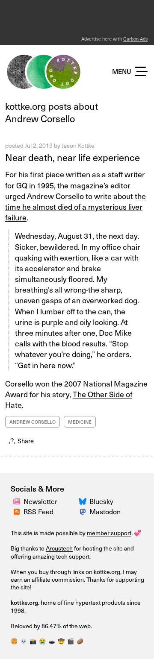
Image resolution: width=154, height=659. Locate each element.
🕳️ (51, 641)
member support (109, 532)
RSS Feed (38, 511)
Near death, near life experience (72, 157)
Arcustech (59, 548)
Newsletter (40, 501)
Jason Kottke (78, 145)
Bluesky (101, 501)
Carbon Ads (135, 38)
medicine (80, 421)
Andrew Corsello (32, 421)
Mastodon (105, 511)
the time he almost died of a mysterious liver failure (75, 206)
